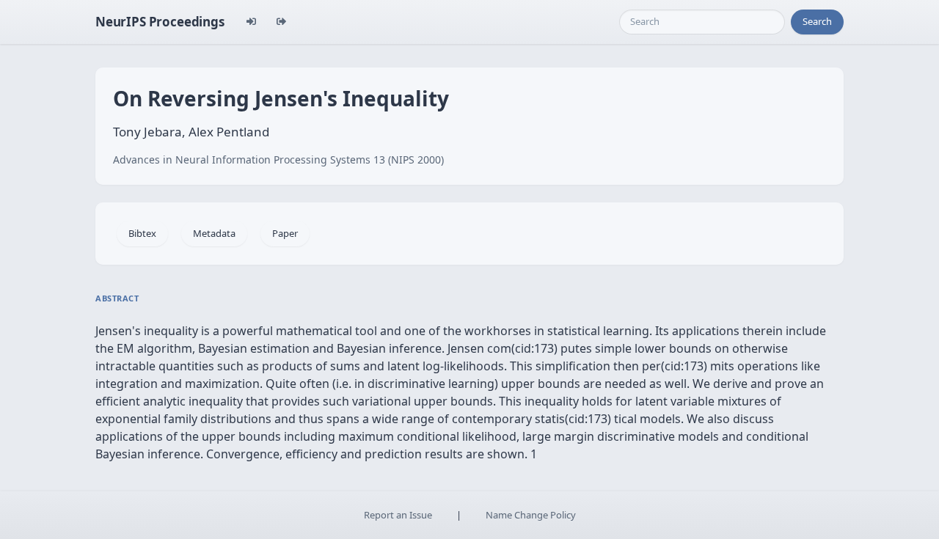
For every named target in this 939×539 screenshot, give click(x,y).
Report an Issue (398, 514)
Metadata (214, 233)
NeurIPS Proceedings (159, 21)
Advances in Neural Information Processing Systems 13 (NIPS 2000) (278, 159)
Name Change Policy (531, 514)
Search (817, 21)
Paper (285, 233)
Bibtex (142, 233)
